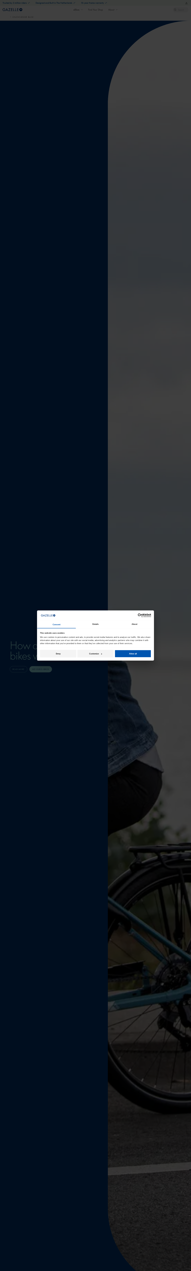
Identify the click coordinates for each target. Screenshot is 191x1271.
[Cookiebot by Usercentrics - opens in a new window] (139, 615)
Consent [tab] (56, 624)
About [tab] (134, 624)
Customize (94, 654)
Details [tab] (95, 624)
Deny (58, 654)
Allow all (133, 654)
